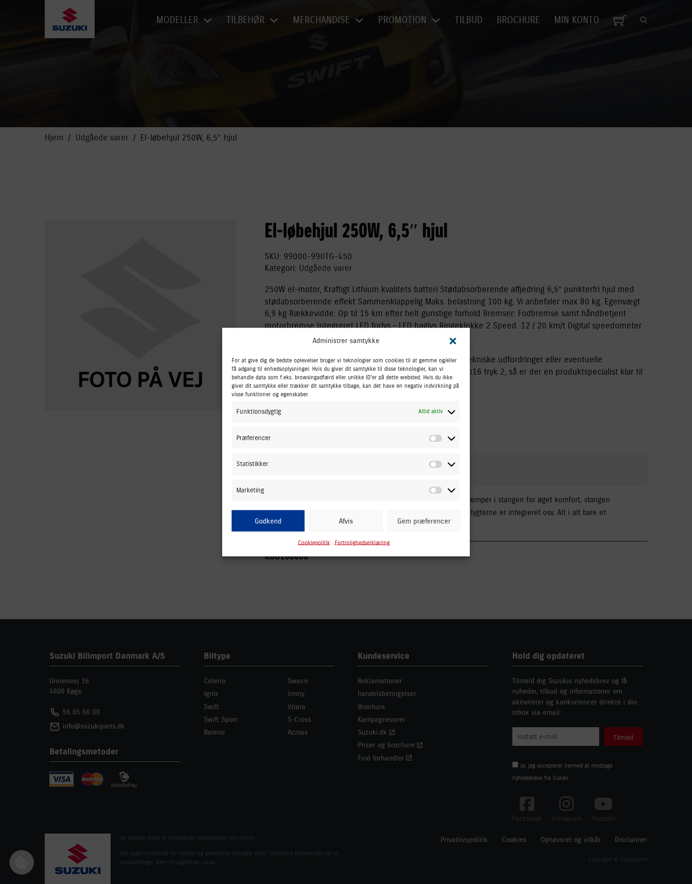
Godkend (268, 520)
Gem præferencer (424, 520)
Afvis (346, 520)
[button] (452, 340)
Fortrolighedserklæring (362, 543)
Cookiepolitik (314, 543)
